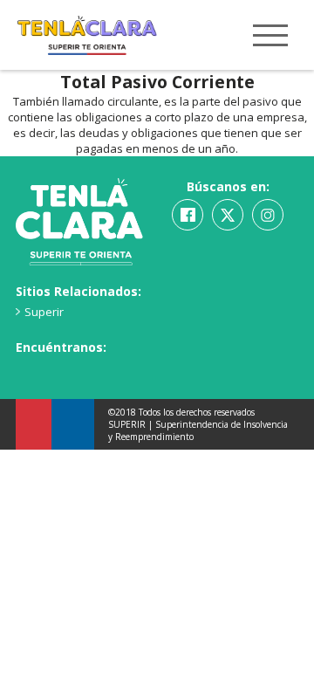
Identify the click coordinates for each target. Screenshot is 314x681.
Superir (44, 312)
